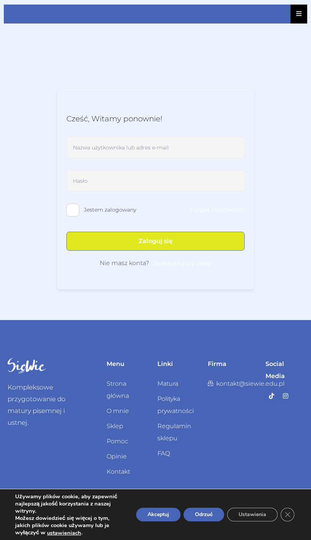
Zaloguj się (155, 241)
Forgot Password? (217, 209)
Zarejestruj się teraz (181, 263)
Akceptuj (158, 514)
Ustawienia (252, 514)
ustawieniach (64, 532)
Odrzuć (204, 514)
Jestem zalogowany (110, 209)
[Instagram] (286, 396)
